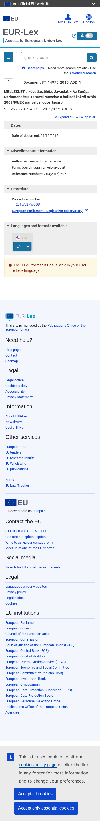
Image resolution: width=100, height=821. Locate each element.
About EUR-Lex (16, 416)
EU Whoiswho (15, 464)
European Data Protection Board (29, 696)
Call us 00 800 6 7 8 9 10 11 (25, 531)
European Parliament (21, 623)
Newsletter (13, 422)
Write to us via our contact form (29, 542)
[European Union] (16, 502)
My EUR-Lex (68, 22)
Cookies (11, 603)
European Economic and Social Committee (37, 667)
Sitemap (11, 361)
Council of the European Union (27, 634)
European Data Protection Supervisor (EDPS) (38, 690)
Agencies (12, 712)
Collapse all (87, 117)
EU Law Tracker (17, 485)
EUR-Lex (20, 32)
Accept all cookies (35, 794)
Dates (16, 125)
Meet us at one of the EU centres (29, 548)
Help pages (13, 350)
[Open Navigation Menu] (8, 57)
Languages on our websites (26, 586)
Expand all (65, 117)
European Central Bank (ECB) (27, 651)
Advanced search (82, 73)
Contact (11, 355)
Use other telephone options (26, 537)
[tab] (50, 125)
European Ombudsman (22, 684)
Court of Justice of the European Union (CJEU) (39, 645)
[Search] (92, 57)
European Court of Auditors (25, 656)
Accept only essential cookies (46, 808)
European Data (16, 447)
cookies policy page (38, 764)
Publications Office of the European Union (36, 707)
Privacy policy (15, 592)
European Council (18, 628)
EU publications (17, 469)
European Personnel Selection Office (32, 701)
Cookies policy (16, 386)
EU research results (20, 458)
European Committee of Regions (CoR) (34, 673)
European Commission (22, 639)
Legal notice (14, 380)
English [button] (89, 22)
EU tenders (13, 452)
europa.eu (40, 511)
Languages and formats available (39, 226)
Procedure (20, 189)
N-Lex (9, 480)
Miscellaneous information (34, 151)
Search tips (35, 68)
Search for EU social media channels (33, 567)
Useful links (14, 427)
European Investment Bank (25, 679)
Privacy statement (19, 397)
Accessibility (15, 391)
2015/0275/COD (28, 204)
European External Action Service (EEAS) (35, 662)
